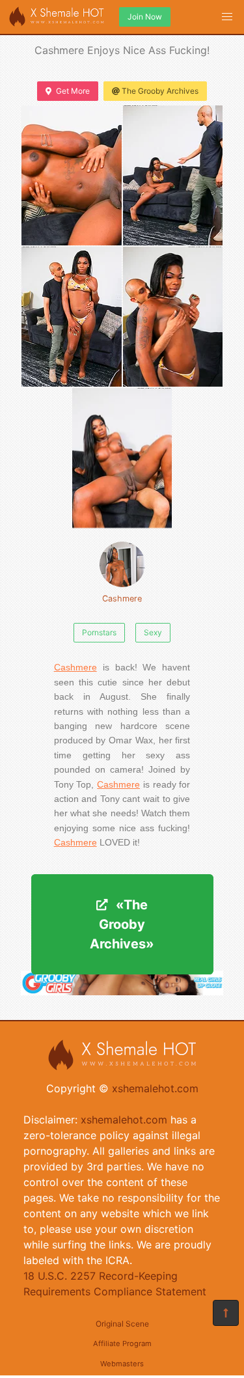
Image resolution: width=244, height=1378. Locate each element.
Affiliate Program (122, 1343)
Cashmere (122, 598)
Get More (73, 91)
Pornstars (99, 632)
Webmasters (122, 1363)
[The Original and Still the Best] (122, 991)
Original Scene (122, 1324)
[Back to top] (226, 1313)
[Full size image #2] (71, 317)
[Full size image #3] (173, 317)
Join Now (145, 16)
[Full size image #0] (71, 175)
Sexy (153, 632)
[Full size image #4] (122, 458)
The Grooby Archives (160, 91)
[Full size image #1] (173, 175)
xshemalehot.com (155, 1088)
